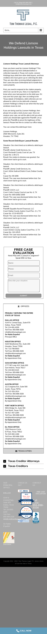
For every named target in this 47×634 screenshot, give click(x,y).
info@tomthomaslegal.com (23, 4)
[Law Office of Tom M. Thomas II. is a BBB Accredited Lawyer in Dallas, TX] (36, 518)
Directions (7, 544)
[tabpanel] (23, 378)
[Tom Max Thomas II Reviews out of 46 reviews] (26, 518)
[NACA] (23, 520)
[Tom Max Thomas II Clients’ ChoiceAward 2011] (26, 504)
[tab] (23, 306)
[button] (23, 461)
